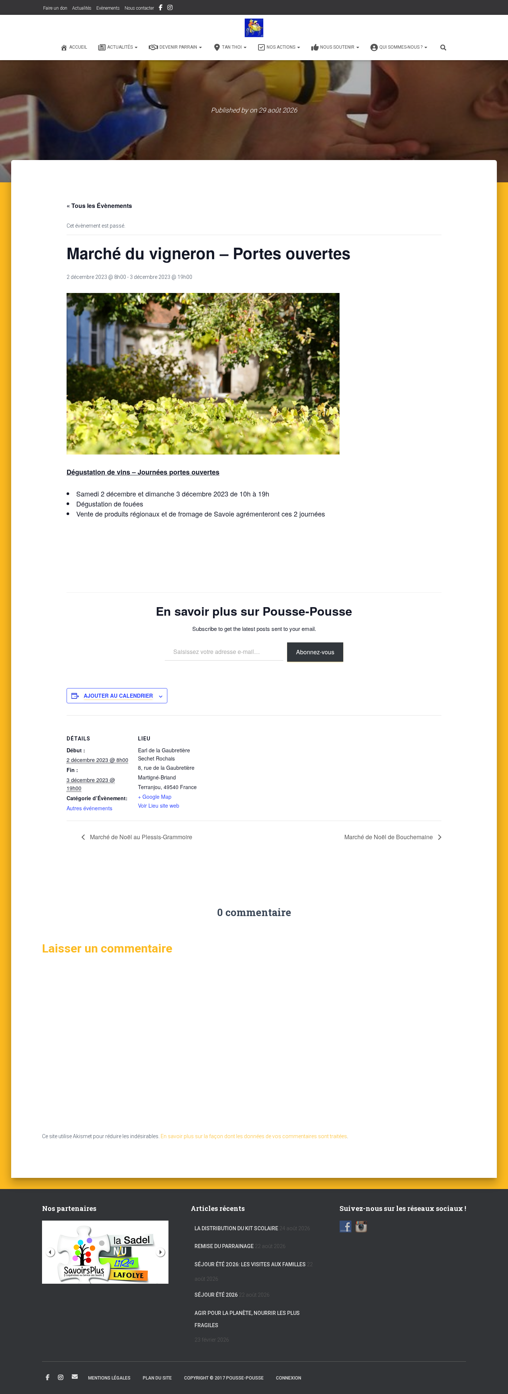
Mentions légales (109, 1378)
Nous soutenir (338, 47)
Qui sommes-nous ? (401, 47)
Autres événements (89, 808)
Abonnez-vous (315, 652)
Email (74, 1376)
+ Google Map (154, 796)
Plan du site (157, 1378)
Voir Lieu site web (158, 805)
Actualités (81, 8)
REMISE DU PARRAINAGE (224, 1246)
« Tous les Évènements (99, 205)
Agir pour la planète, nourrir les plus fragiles (247, 1319)
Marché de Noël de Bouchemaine (389, 837)
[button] (136, 47)
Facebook (161, 8)
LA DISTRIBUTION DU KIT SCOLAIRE (236, 1228)
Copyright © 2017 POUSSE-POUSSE (224, 1378)
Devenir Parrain (179, 47)
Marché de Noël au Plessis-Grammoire (140, 837)
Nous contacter (139, 8)
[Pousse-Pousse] (254, 28)
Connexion (288, 1378)
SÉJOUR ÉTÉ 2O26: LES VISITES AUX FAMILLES (250, 1264)
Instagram (170, 8)
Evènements (108, 8)
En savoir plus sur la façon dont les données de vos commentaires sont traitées (254, 1136)
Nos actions (281, 47)
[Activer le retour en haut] (493, 1379)
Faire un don (54, 8)
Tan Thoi (232, 47)
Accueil (78, 47)
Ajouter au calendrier (118, 695)
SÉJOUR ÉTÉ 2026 (216, 1295)
